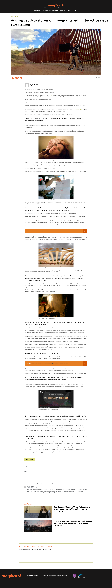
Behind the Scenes (46, 10)
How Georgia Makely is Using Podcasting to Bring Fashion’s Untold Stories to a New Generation (72, 509)
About (68, 10)
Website (25, 462)
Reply (28, 494)
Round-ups (55, 10)
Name (25, 471)
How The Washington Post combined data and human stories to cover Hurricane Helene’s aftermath (73, 523)
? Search (75, 10)
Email (25, 466)
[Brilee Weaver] (27, 84)
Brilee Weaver (36, 85)
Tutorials (37, 10)
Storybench (56, 5)
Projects (62, 10)
